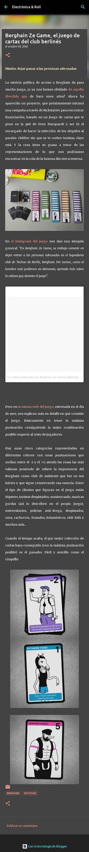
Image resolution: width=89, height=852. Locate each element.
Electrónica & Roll (26, 7)
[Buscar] (83, 7)
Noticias (30, 793)
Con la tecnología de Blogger (47, 846)
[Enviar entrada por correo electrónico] (7, 788)
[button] (7, 55)
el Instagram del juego (29, 241)
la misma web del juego (36, 407)
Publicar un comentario (22, 826)
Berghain (13, 793)
